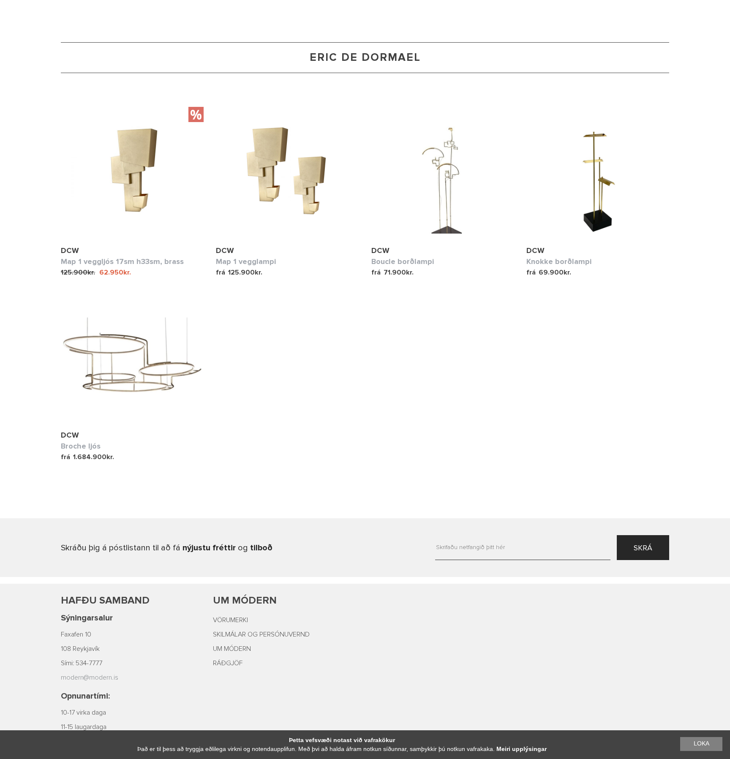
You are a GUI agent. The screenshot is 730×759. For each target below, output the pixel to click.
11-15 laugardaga (83, 727)
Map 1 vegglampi (246, 261)
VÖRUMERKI (230, 620)
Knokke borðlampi (558, 261)
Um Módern (245, 600)
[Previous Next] (132, 170)
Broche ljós (81, 446)
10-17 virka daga (83, 712)
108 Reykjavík (80, 648)
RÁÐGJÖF (227, 663)
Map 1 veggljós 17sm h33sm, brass (122, 261)
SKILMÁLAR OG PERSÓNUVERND (261, 634)
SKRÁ (643, 547)
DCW (70, 250)
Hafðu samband (105, 600)
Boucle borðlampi (402, 261)
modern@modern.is (89, 677)
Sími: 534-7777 (81, 663)
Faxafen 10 (76, 634)
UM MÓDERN (232, 648)
